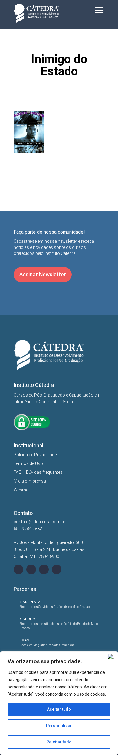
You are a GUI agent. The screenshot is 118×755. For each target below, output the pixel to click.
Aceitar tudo (59, 709)
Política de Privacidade (35, 454)
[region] (59, 703)
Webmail (22, 489)
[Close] (111, 656)
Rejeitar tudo (59, 742)
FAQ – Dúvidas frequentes (38, 472)
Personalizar (59, 725)
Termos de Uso (28, 463)
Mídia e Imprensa (30, 481)
